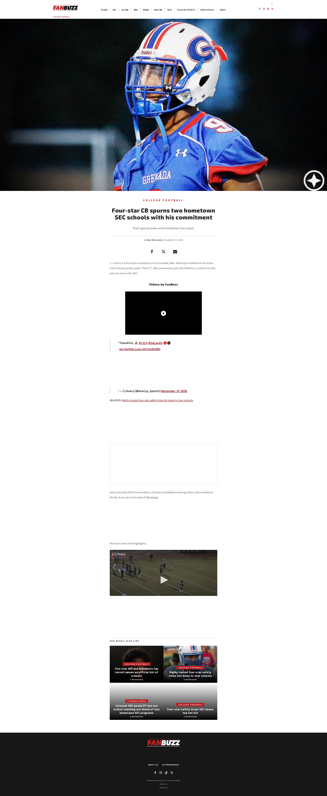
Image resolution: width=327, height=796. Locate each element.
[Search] (272, 4)
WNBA (146, 9)
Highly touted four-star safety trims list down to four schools (157, 400)
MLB (169, 9)
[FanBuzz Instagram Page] (263, 8)
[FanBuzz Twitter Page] (272, 8)
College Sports (186, 9)
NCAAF (104, 9)
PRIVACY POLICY (163, 788)
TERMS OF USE (163, 784)
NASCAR (158, 9)
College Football (61, 17)
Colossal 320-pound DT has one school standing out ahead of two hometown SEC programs (136, 709)
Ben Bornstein (154, 239)
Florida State (136, 701)
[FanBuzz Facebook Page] (259, 8)
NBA (136, 9)
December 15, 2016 (174, 391)
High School (207, 9)
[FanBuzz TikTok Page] (268, 8)
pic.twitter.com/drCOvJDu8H (139, 349)
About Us (153, 764)
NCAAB (125, 9)
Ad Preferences (170, 764)
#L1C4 (143, 343)
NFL (114, 9)
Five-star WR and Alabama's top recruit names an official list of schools (136, 672)
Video (223, 9)
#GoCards (155, 343)
